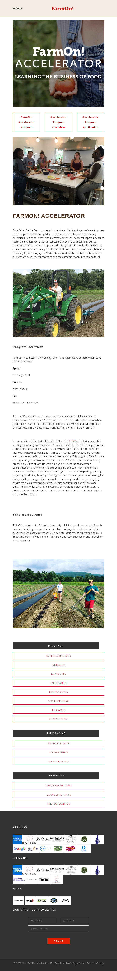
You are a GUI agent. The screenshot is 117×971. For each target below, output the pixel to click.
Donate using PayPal (59, 794)
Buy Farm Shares (58, 752)
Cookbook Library (58, 701)
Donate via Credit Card (58, 785)
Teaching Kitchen (58, 692)
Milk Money (58, 710)
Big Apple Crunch (58, 719)
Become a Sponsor (59, 743)
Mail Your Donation (58, 803)
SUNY (72, 441)
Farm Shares (58, 673)
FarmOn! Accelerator (58, 655)
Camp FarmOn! (59, 682)
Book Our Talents (58, 761)
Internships (58, 664)
